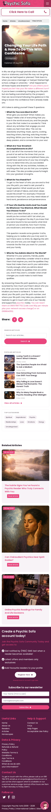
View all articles (12, 403)
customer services (10, 784)
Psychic (32, 417)
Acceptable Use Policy (37, 731)
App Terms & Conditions (8, 759)
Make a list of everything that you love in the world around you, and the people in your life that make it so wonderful (27, 120)
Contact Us (32, 723)
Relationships (11, 422)
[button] (25, 12)
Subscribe (24, 707)
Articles (13, 21)
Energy (41, 422)
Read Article (13, 496)
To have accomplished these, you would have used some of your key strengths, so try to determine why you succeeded (28, 160)
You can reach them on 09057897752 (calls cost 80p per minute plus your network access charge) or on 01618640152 (25, 307)
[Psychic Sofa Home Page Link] (18, 3)
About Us (6, 725)
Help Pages (32, 728)
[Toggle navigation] (47, 3)
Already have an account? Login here (25, 680)
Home (5, 21)
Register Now (24, 674)
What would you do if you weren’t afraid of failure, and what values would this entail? (25, 191)
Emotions (31, 422)
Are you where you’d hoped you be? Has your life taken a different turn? (25, 87)
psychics (20, 302)
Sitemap (41, 808)
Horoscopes (7, 734)
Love (22, 422)
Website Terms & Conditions (10, 754)
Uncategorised (24, 21)
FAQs (29, 725)
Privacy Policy (8, 744)
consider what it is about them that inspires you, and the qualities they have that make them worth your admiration (28, 261)
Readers (5, 728)
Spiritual (9, 417)
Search (24, 341)
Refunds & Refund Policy (10, 748)
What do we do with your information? (11, 765)
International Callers (25, 808)
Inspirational (21, 417)
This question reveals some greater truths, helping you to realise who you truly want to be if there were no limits (27, 236)
